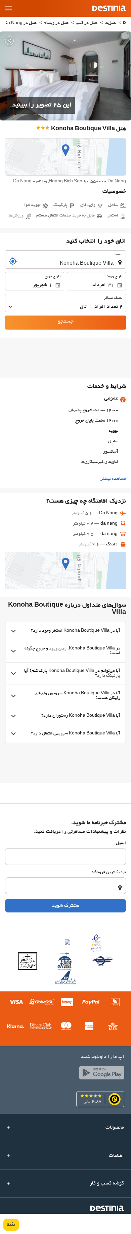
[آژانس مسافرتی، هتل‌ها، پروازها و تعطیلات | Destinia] (109, 8)
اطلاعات (116, 1155)
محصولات (114, 1127)
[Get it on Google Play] (100, 1074)
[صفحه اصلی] (124, 23)
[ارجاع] (12, 261)
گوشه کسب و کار (107, 1183)
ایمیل (121, 843)
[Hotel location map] (65, 157)
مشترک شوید (65, 905)
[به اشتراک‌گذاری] (9, 40)
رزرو (11, 1224)
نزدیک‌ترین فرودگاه (109, 872)
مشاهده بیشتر (113, 479)
